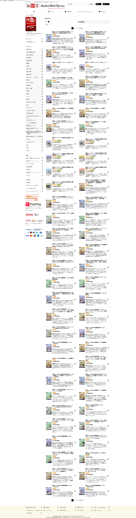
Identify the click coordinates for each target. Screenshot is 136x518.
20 (80, 28)
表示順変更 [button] (81, 21)
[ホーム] (34, 11)
